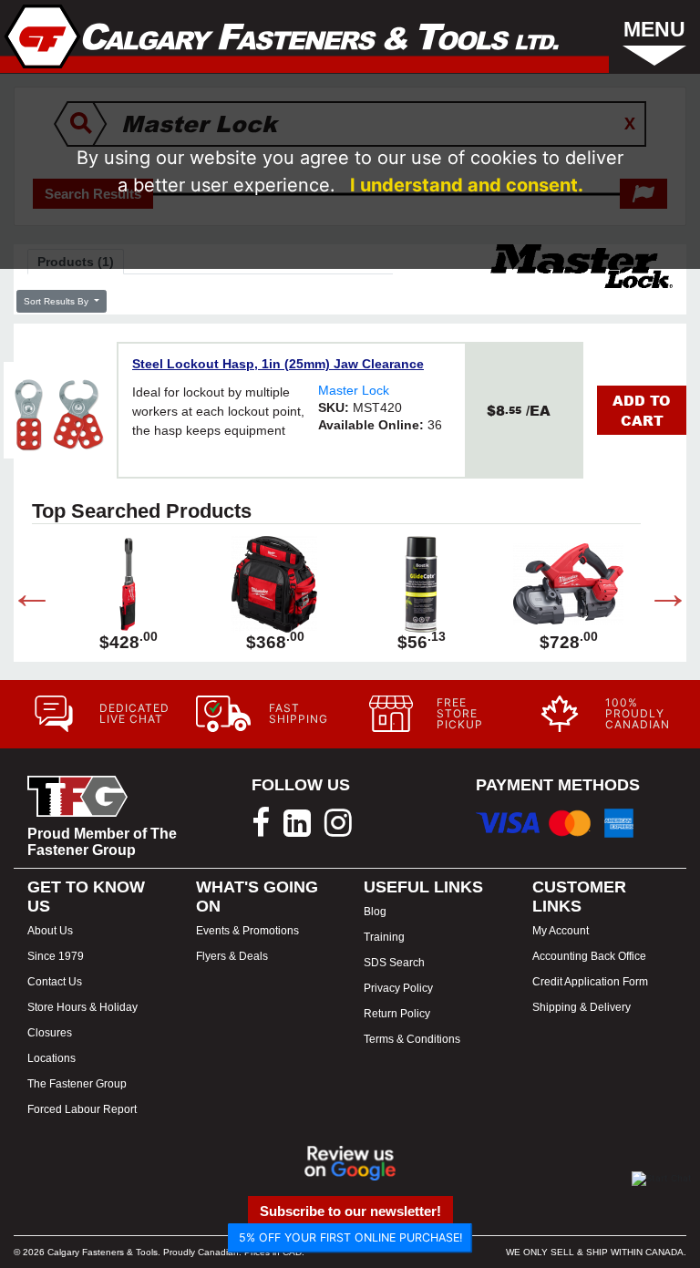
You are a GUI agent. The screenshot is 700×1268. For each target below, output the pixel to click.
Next (654, 597)
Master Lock (353, 390)
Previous (18, 597)
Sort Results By (57, 301)
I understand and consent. (466, 185)
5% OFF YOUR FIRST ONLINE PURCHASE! (350, 1237)
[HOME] (282, 36)
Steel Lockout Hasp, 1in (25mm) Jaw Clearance (278, 363)
